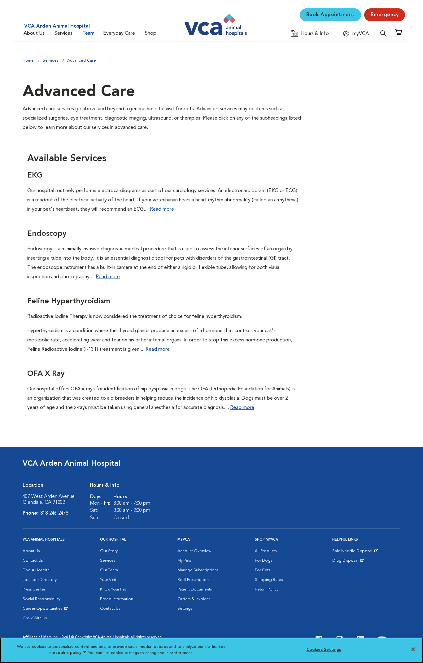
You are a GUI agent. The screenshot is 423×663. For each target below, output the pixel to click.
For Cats (262, 570)
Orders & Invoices (193, 599)
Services (63, 33)
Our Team (109, 570)
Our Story (109, 551)
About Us (34, 33)
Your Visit (108, 580)
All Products (266, 551)
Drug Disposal (348, 562)
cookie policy (70, 653)
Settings (184, 609)
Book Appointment (330, 14)
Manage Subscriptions (197, 570)
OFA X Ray (45, 374)
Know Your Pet (113, 589)
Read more (162, 209)
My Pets (184, 561)
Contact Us (33, 561)
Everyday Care (119, 33)
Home (28, 61)
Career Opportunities (43, 610)
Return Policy (266, 589)
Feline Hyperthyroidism (68, 301)
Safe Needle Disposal (353, 552)
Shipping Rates (269, 580)
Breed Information (116, 599)
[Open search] (385, 33)
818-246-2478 (54, 513)
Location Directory (40, 580)
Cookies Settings (324, 650)
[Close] (413, 649)
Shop (150, 33)
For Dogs (263, 561)
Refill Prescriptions (193, 580)
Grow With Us (35, 618)
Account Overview (194, 551)
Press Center (34, 589)
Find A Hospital (36, 570)
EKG (35, 175)
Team (88, 33)
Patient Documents (194, 589)
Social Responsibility (41, 599)
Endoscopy (46, 234)
